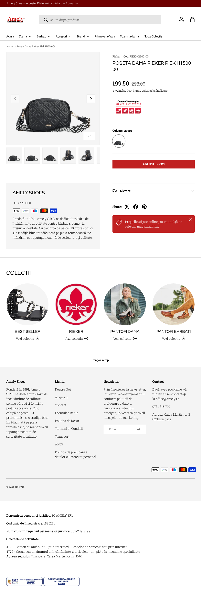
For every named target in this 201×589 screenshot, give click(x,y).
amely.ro (20, 486)
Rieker (116, 56)
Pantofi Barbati (173, 331)
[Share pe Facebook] (135, 206)
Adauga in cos (153, 164)
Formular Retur (66, 413)
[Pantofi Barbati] (174, 304)
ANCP (59, 444)
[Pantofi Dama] (125, 304)
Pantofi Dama (125, 331)
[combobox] (100, 19)
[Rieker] (76, 304)
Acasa (10, 36)
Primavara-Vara (105, 36)
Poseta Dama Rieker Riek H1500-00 (36, 46)
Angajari (61, 397)
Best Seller (27, 331)
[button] (192, 19)
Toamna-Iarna (129, 36)
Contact (60, 405)
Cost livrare (134, 90)
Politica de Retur (67, 421)
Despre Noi (63, 389)
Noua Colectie (153, 36)
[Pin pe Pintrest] (144, 206)
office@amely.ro (167, 399)
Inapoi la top (100, 360)
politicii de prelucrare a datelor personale (118, 403)
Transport (62, 436)
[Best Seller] (27, 304)
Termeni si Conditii (69, 428)
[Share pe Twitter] (127, 206)
